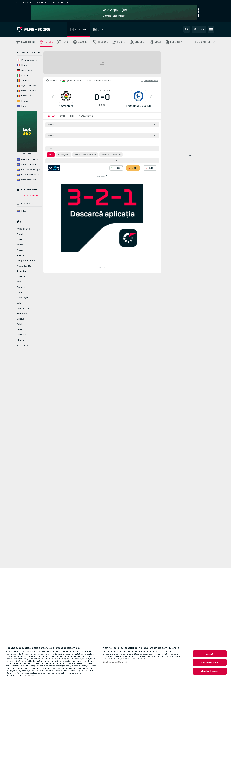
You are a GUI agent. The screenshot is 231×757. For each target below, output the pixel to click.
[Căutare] (186, 29)
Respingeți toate (209, 662)
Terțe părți (28, 675)
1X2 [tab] (51, 155)
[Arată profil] (66, 96)
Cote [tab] (62, 116)
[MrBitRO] (54, 168)
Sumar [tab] (51, 116)
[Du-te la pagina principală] (36, 29)
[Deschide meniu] (211, 29)
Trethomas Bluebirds (138, 105)
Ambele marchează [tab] (85, 155)
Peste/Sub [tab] (63, 155)
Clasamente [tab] (86, 116)
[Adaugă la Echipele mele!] (53, 96)
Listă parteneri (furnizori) (115, 662)
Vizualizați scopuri (209, 671)
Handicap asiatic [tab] (111, 155)
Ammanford (66, 105)
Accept (209, 654)
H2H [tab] (72, 116)
